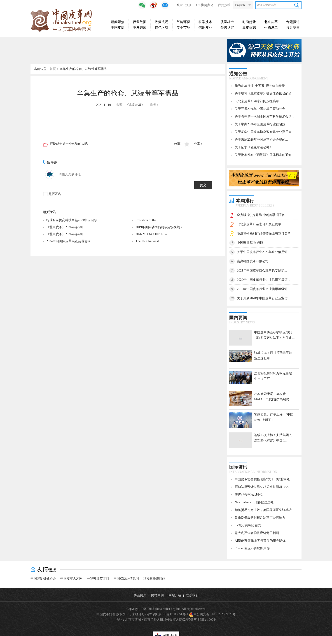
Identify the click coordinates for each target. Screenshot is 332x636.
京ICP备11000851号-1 (173, 614)
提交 (203, 185)
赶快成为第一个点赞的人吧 (69, 144)
